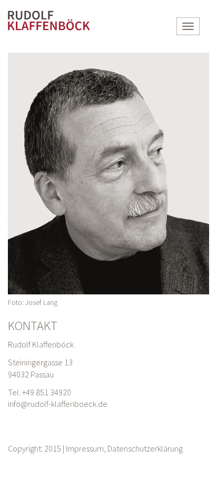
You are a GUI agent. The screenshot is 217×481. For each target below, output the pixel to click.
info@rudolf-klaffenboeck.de (57, 403)
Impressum (85, 448)
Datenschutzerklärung (145, 448)
